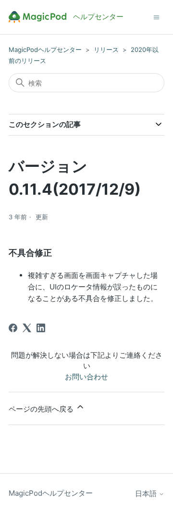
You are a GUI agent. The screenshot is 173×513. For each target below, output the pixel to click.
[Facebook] (13, 328)
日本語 (147, 493)
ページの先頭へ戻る (42, 408)
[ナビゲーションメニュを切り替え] (156, 17)
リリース (106, 49)
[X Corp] (27, 328)
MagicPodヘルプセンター (45, 49)
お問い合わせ (86, 376)
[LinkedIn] (41, 328)
